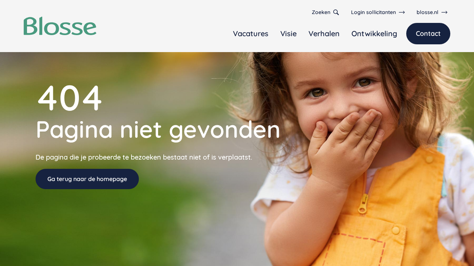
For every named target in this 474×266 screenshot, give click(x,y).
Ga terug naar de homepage (87, 179)
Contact (428, 33)
